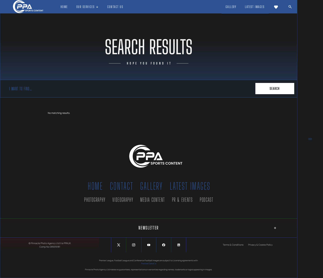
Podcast (206, 199)
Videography (122, 199)
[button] (87, 7)
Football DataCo (148, 263)
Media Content (152, 199)
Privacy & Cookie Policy (260, 244)
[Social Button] (118, 245)
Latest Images (190, 186)
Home (95, 186)
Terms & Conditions (233, 244)
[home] (28, 6)
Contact (121, 186)
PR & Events (182, 199)
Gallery (151, 186)
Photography (94, 199)
